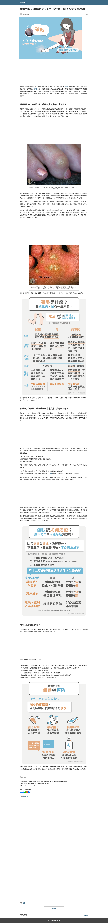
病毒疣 (66, 87)
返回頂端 (86, 915)
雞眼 (24, 903)
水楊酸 (50, 473)
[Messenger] (23, 792)
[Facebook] (21, 792)
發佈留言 (54, 908)
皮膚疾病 (25, 796)
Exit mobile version (54, 920)
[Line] (25, 792)
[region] (54, 73)
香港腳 (35, 89)
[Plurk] (27, 792)
